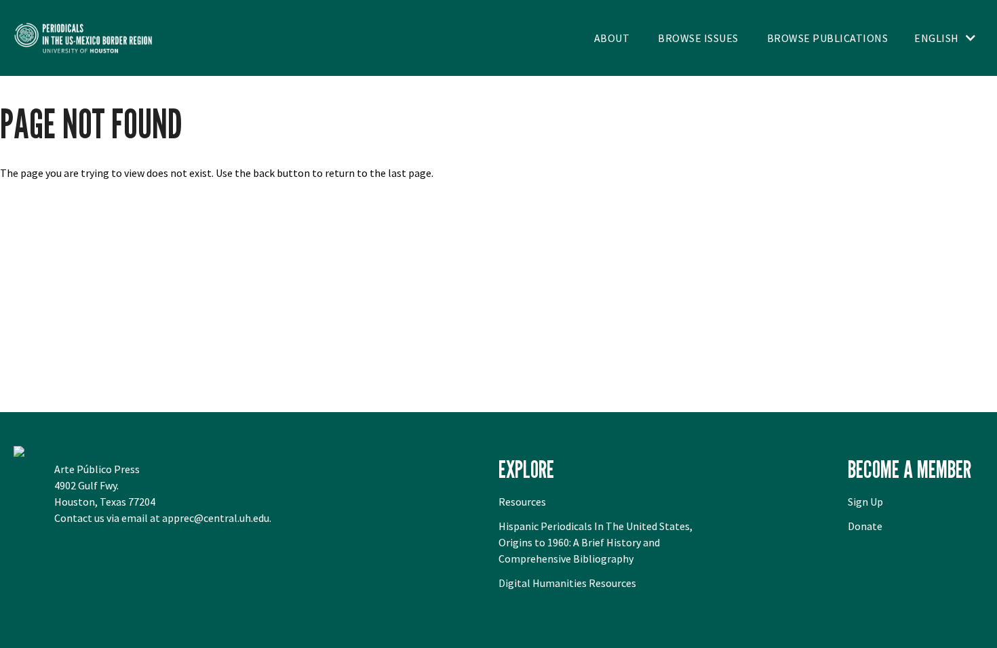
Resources (522, 501)
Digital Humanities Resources (567, 583)
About (612, 38)
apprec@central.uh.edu (215, 518)
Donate (865, 526)
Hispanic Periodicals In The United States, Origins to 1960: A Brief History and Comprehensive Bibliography (595, 542)
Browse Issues (698, 38)
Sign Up (865, 501)
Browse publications (827, 38)
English (936, 38)
